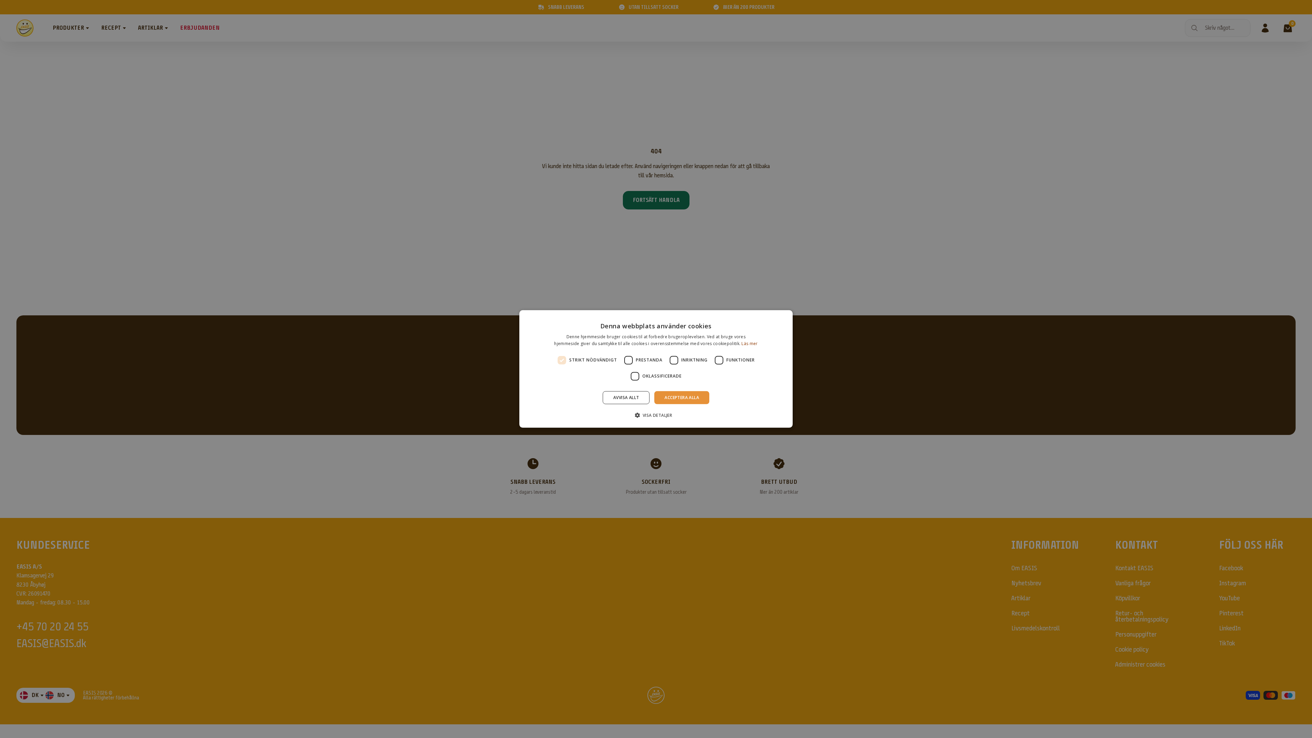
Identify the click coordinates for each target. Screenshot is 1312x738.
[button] (656, 415)
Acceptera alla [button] (682, 397)
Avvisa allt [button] (626, 397)
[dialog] (656, 369)
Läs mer (749, 343)
